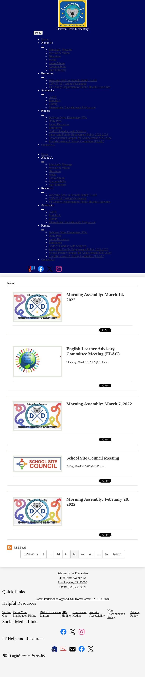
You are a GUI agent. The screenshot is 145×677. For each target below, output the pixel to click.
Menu (38, 32)
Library (53, 104)
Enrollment (55, 127)
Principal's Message (60, 49)
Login (10, 656)
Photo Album (57, 63)
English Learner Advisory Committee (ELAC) (76, 141)
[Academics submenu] (42, 94)
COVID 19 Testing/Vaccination (67, 83)
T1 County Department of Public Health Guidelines (79, 87)
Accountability (57, 66)
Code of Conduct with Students (67, 131)
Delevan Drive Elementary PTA (68, 117)
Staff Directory (57, 70)
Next (116, 554)
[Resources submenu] (42, 77)
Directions (55, 56)
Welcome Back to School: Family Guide (73, 80)
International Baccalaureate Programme (72, 107)
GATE (53, 97)
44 (58, 554)
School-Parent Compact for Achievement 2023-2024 (80, 138)
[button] (42, 162)
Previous (32, 554)
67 (106, 554)
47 (82, 554)
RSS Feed (20, 547)
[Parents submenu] (42, 115)
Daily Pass (55, 121)
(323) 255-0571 (77, 586)
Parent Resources (59, 124)
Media (52, 59)
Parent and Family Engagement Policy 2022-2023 (78, 134)
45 (66, 554)
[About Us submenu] (42, 47)
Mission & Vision (59, 53)
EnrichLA (55, 100)
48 (91, 554)
